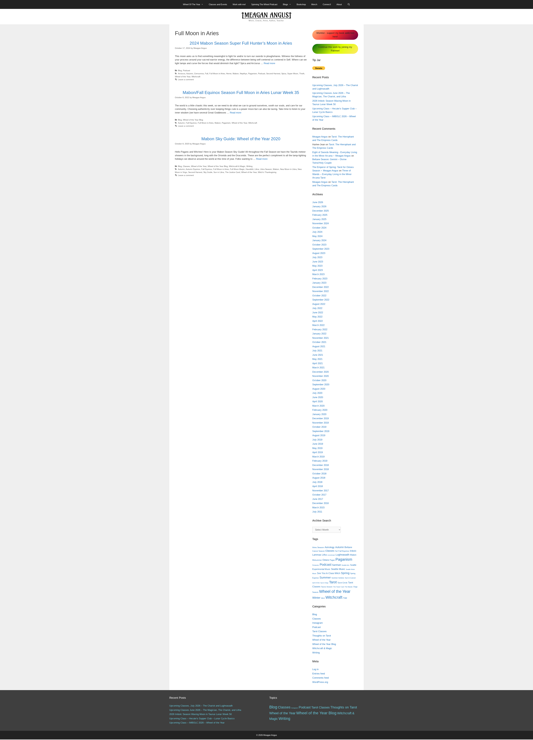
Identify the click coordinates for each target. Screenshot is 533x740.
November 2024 (320, 223)
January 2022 (319, 333)
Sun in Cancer (350, 578)
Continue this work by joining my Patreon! (335, 49)
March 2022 (318, 325)
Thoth (301, 73)
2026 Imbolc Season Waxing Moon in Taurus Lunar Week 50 (200, 714)
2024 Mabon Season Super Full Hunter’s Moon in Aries (241, 43)
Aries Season (318, 547)
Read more (269, 63)
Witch (323, 598)
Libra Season (266, 169)
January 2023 (319, 282)
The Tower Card (338, 587)
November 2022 (320, 291)
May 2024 (317, 236)
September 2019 (320, 431)
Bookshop (301, 4)
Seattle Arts (345, 565)
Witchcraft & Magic (237, 166)
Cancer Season (318, 551)
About (339, 4)
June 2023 (317, 261)
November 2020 (320, 376)
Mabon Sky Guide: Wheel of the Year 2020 (240, 138)
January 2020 (319, 414)
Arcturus (181, 73)
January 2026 (319, 206)
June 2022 (317, 312)
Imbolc (353, 551)
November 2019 (320, 422)
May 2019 (317, 448)
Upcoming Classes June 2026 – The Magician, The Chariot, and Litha (205, 710)
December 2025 (320, 210)
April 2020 (317, 401)
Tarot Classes (319, 631)
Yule (345, 598)
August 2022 (318, 304)
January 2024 (319, 240)
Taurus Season (326, 587)
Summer (325, 577)
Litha (324, 555)
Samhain (336, 565)
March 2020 (318, 405)
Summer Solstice (337, 578)
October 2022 (319, 295)
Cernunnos (199, 73)
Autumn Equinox (193, 169)
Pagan (332, 560)
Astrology (330, 547)
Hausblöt (249, 169)
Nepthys (243, 73)
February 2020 (319, 410)
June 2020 (317, 397)
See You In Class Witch (328, 573)
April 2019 (317, 452)
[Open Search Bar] (349, 4)
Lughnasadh (342, 554)
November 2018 (320, 469)
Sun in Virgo (324, 583)
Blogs (285, 4)
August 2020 (318, 389)
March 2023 (318, 274)
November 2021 (320, 338)
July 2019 (317, 439)
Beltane (348, 547)
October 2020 (319, 380)
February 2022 (319, 329)
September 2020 (320, 384)
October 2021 (319, 342)
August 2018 (318, 477)
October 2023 (319, 244)
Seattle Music (338, 569)
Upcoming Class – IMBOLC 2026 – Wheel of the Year (197, 722)
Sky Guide (207, 172)
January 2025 (319, 219)
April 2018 (317, 486)
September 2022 (320, 299)
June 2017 (317, 499)
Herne (229, 73)
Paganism (252, 73)
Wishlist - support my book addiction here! (335, 35)
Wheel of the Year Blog (193, 120)
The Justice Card (232, 172)
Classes (186, 166)
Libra (257, 169)
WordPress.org (320, 682)
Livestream (331, 555)
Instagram (317, 623)
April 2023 (317, 270)
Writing (249, 166)
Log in (315, 669)
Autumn (189, 73)
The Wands (349, 587)
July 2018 (317, 482)
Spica (283, 73)
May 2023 (317, 266)
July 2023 (317, 257)
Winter (316, 597)
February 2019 (319, 461)
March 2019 (318, 456)
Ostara (325, 560)
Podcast (186, 70)
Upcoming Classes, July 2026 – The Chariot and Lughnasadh (201, 705)
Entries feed (318, 673)
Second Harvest (273, 73)
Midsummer (317, 560)
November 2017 (320, 490)
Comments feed (320, 677)
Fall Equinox (191, 123)
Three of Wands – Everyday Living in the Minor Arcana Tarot (332, 174)
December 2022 (320, 287)
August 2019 (318, 435)
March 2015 (318, 507)
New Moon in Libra (288, 169)
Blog (180, 70)
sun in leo (316, 583)
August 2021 (318, 346)
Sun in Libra (218, 172)
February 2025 (319, 215)
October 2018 (319, 473)
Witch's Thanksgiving (267, 172)
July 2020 (317, 393)
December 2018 (320, 465)
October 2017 (319, 494)
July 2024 (317, 232)
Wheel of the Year (182, 76)
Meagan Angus (320, 136)
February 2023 (319, 278)
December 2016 (320, 503)
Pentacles (315, 565)
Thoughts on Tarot (321, 635)
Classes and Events (218, 4)
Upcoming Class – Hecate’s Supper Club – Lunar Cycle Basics (202, 718)
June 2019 (317, 444)
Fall (206, 73)
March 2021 (318, 367)
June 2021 (317, 355)
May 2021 (317, 359)
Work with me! (239, 4)
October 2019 (319, 427)
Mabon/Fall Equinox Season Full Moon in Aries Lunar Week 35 (241, 92)
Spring (345, 573)
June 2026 (317, 202)
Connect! (327, 4)
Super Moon (292, 73)
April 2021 (317, 363)
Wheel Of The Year (191, 4)
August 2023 (318, 253)
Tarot (333, 582)
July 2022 (317, 308)
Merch (314, 4)
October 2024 (319, 227)
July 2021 (317, 350)
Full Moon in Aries (217, 73)
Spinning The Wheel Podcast (264, 4)
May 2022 (317, 316)
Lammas (316, 554)
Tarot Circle (342, 583)
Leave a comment (186, 79)
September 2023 (320, 249)
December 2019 (320, 418)
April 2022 (317, 321)
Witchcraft (196, 76)
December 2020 (320, 372)
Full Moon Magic (237, 169)
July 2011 (317, 511)
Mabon (236, 73)
